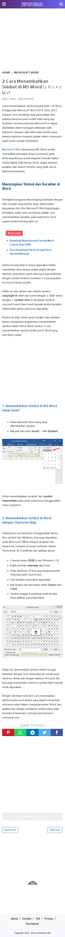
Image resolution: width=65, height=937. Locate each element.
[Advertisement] (32, 40)
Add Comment (26, 98)
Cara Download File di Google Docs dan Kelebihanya (30, 251)
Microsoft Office (12, 149)
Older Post (54, 830)
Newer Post (10, 830)
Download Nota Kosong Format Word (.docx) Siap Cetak (32, 242)
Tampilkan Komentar (32, 816)
